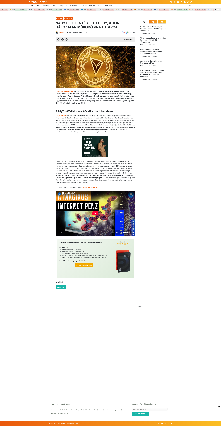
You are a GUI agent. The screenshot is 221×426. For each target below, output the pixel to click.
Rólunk (101, 410)
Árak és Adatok (49, 6)
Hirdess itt (140, 306)
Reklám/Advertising (110, 410)
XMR (172, 9)
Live (31, 6)
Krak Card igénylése (84, 265)
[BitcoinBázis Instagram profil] (174, 2)
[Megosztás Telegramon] (62, 39)
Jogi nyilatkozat (64, 410)
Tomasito (61, 32)
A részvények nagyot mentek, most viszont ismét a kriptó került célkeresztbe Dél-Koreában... (152, 73)
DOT (98, 9)
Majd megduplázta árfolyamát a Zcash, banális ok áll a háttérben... (153, 40)
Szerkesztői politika (77, 410)
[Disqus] (110, 329)
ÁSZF (85, 410)
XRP (46, 9)
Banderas (155, 79)
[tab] (144, 22)
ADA (64, 9)
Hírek (38, 6)
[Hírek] (128, 32)
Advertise (108, 6)
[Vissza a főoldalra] (38, 1)
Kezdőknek (62, 6)
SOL (29, 9)
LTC (154, 9)
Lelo (153, 33)
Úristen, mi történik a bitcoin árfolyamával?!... (152, 62)
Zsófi (154, 65)
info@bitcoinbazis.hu (60, 413)
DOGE (116, 9)
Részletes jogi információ (90, 187)
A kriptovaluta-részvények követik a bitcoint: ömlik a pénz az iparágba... (153, 29)
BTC (190, 9)
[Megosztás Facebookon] (58, 39)
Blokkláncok (68, 18)
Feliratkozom (140, 414)
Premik (154, 56)
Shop (99, 6)
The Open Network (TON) (65, 91)
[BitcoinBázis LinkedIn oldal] (181, 2)
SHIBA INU (135, 9)
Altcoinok (59, 18)
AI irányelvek (93, 410)
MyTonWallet (61, 116)
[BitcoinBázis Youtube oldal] (178, 2)
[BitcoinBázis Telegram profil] (185, 2)
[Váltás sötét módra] (191, 2)
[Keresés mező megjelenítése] (190, 6)
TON (81, 9)
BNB (11, 9)
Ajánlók (83, 6)
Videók (92, 6)
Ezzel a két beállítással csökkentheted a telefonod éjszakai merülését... (151, 51)
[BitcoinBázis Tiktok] (188, 2)
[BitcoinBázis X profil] (171, 2)
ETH (209, 9)
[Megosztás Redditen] (66, 39)
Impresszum (55, 410)
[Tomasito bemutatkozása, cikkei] (57, 32)
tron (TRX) (60, 287)
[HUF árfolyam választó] (218, 9)
